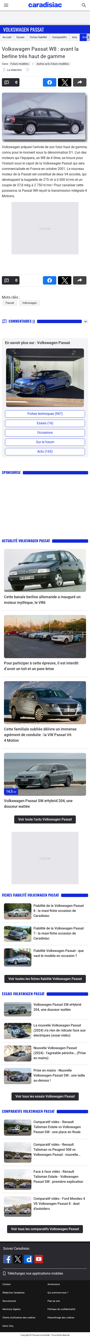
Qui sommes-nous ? (58, 1292)
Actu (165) (45, 451)
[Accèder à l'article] (45, 570)
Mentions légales (12, 1309)
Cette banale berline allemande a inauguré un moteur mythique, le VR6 (42, 600)
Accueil (7, 37)
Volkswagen (29, 302)
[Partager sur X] (65, 81)
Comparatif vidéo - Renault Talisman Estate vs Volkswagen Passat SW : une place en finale (57, 1127)
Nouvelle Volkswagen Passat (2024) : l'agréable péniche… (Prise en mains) (59, 1053)
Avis (74, 37)
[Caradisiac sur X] (18, 1260)
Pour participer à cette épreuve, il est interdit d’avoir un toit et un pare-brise (41, 666)
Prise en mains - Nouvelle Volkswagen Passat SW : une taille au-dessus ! (59, 1075)
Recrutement (9, 1301)
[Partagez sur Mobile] (80, 81)
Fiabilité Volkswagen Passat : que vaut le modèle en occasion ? (58, 953)
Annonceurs (54, 1284)
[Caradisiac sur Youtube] (39, 1260)
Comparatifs (59, 37)
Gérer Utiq (8, 1326)
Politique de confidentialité (61, 1309)
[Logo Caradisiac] (45, 8)
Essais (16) (45, 423)
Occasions (45, 433)
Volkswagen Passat (23, 29)
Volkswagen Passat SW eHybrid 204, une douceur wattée (38, 804)
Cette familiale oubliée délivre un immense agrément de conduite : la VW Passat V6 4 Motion (40, 735)
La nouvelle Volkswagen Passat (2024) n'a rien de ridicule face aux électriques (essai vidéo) (59, 1030)
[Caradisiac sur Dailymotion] (28, 1260)
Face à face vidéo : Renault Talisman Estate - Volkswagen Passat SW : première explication (58, 1177)
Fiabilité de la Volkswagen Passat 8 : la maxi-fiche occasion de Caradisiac (58, 911)
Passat (10, 302)
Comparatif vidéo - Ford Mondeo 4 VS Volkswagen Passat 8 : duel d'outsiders (59, 1204)
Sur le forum (45, 442)
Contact (7, 1284)
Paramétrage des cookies (61, 1317)
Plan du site (54, 1301)
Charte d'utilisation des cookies (19, 1317)
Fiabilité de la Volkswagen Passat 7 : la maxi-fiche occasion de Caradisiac (58, 933)
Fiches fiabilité (38, 37)
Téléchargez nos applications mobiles (35, 1273)
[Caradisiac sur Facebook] (8, 1260)
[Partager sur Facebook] (50, 81)
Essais (20, 37)
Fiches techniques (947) (45, 414)
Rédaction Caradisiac (14, 1292)
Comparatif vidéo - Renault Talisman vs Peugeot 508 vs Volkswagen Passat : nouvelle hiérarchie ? (55, 1150)
